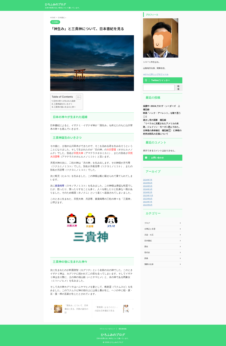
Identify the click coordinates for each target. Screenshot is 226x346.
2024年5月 (147, 186)
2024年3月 (147, 189)
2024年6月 (147, 183)
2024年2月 (147, 192)
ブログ (147, 223)
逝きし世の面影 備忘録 (154, 120)
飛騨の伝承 (149, 264)
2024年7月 (147, 180)
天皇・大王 (149, 235)
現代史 (147, 252)
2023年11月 (148, 195)
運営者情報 (122, 329)
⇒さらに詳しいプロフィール (155, 74)
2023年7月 (147, 202)
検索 (178, 87)
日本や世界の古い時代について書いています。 (113, 338)
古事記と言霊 (149, 229)
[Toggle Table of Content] (77, 97)
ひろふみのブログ (55, 4)
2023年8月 (147, 198)
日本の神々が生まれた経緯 (64, 101)
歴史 (146, 246)
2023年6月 (147, 205)
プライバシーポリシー (107, 329)
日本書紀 (148, 240)
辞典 (146, 258)
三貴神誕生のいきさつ (63, 104)
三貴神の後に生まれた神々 (65, 107)
